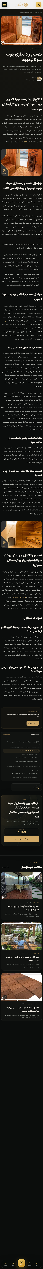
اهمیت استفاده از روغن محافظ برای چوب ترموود (26, 761)
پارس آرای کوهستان (19, 597)
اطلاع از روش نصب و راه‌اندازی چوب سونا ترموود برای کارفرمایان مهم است (22, 742)
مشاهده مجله (5, 867)
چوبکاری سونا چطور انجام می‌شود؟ (29, 754)
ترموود (25, 141)
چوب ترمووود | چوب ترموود (26, 12)
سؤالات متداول (35, 770)
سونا (5, 320)
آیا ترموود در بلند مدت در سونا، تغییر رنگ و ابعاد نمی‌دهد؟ (24, 774)
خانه (41, 12)
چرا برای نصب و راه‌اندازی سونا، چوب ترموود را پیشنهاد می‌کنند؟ (24, 747)
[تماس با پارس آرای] (38, 4)
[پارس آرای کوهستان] (21, 4)
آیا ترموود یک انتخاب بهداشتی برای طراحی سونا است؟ (25, 777)
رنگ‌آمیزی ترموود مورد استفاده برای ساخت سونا (26, 758)
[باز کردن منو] (4, 4)
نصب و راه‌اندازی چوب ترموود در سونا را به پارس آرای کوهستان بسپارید (23, 766)
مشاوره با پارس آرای (32, 723)
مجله (36, 12)
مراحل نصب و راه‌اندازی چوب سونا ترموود (29, 751)
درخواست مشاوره (21, 839)
